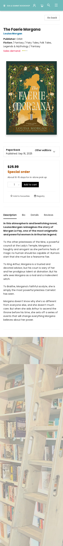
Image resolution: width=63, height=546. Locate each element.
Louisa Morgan (12, 33)
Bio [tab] (23, 215)
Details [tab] (35, 215)
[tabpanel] (31, 276)
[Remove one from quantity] (10, 184)
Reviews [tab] (48, 215)
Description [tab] (10, 215)
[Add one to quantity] (19, 184)
